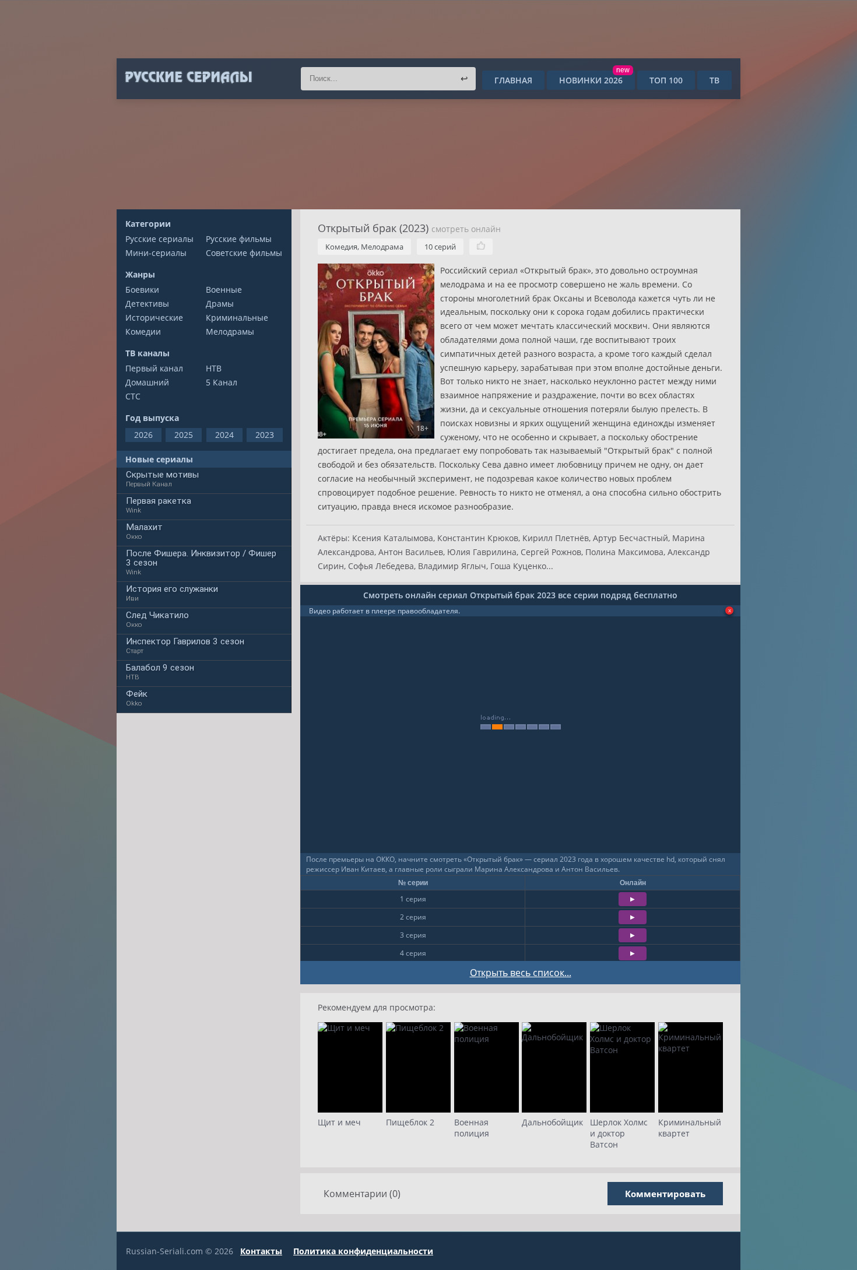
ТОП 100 (666, 80)
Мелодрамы (230, 331)
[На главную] (188, 77)
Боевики (142, 289)
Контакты (261, 1251)
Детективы (147, 303)
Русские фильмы (239, 238)
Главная (513, 80)
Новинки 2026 (594, 80)
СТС (133, 396)
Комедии (143, 331)
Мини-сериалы (156, 252)
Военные (224, 289)
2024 (224, 434)
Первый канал (154, 368)
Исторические (154, 317)
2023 (264, 434)
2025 (183, 434)
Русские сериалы (159, 238)
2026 (143, 434)
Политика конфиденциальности (363, 1251)
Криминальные (237, 317)
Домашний (147, 382)
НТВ (214, 368)
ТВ (714, 80)
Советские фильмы (244, 252)
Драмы (220, 303)
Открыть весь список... (520, 972)
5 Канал (221, 382)
